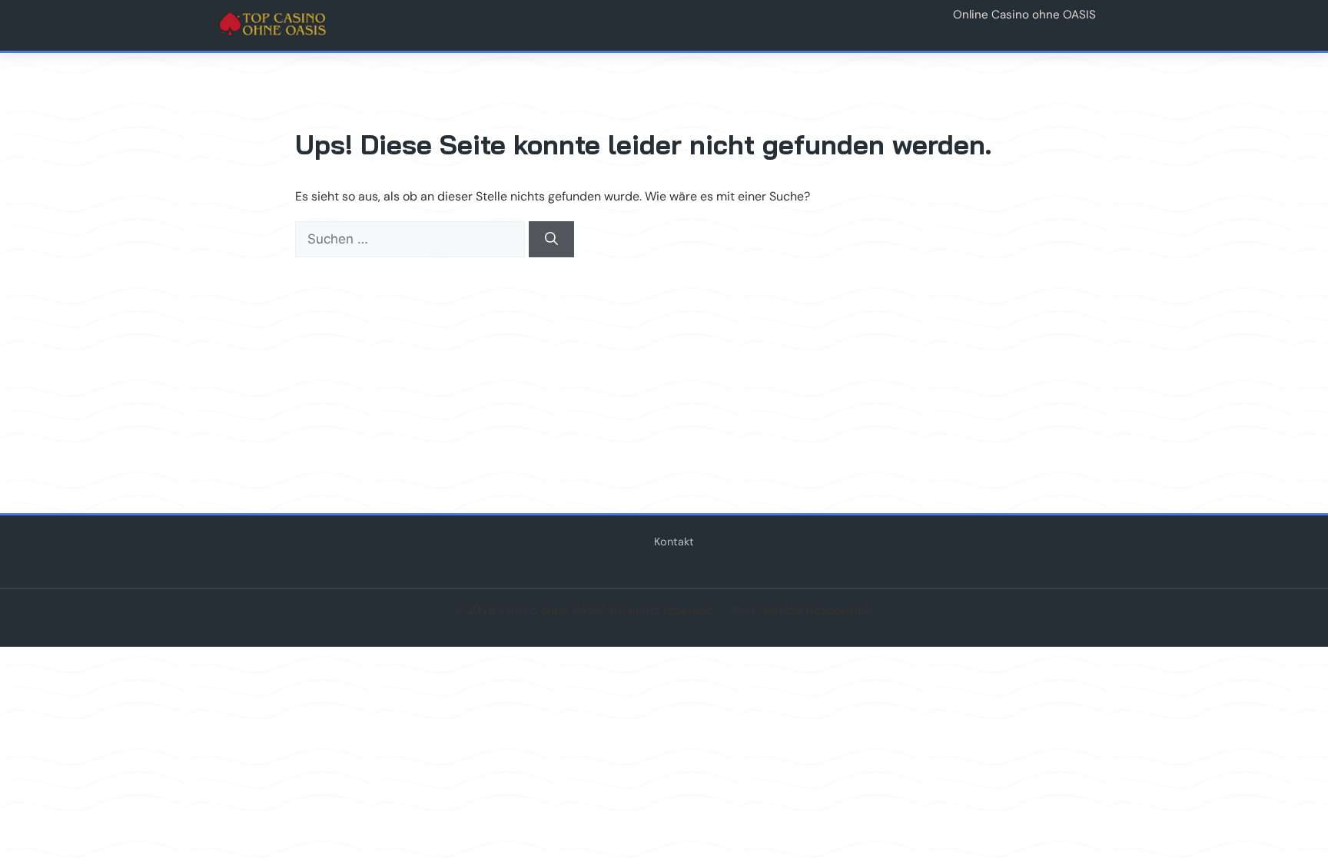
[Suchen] (551, 239)
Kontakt (674, 541)
